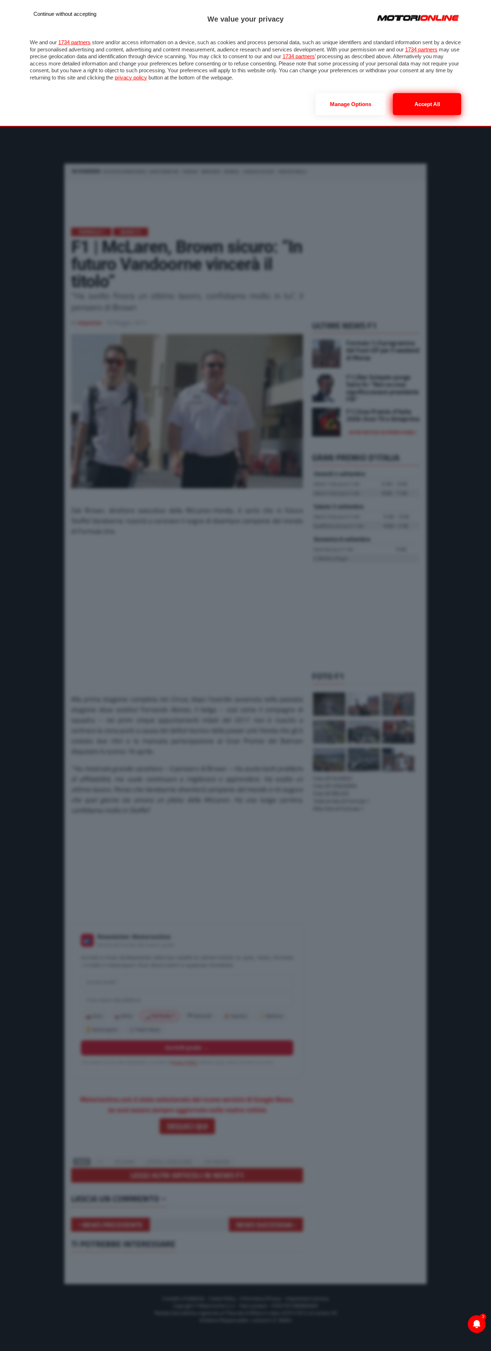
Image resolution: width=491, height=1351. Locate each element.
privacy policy (131, 77)
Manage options (350, 104)
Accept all (427, 104)
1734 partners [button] (74, 42)
